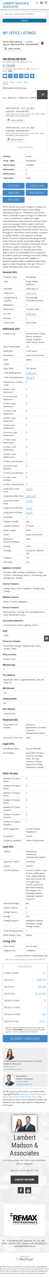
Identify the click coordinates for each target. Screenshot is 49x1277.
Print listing (13, 199)
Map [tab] (26, 82)
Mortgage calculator (37, 193)
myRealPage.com (24, 1259)
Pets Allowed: (9, 675)
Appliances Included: (12, 567)
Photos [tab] (12, 82)
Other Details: (10, 773)
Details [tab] (5, 82)
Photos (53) (13, 185)
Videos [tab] (19, 82)
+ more (28, 42)
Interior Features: (11, 583)
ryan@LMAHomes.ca (24, 1084)
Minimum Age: (9, 664)
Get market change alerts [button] (25, 1038)
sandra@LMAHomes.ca (13, 1069)
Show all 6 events (25, 147)
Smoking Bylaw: (10, 698)
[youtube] (28, 1190)
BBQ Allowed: (9, 688)
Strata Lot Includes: (12, 641)
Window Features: (11, 597)
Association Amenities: (13, 620)
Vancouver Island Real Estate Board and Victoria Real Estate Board (24, 1095)
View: (5, 630)
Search (24, 20)
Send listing (13, 192)
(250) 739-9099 (22, 1081)
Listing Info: (9, 941)
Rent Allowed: (9, 708)
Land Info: (8, 846)
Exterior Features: (11, 607)
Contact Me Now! (24, 1179)
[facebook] (21, 1190)
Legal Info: (9, 744)
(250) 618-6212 (10, 1066)
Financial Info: (10, 720)
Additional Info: (11, 329)
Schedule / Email (37, 185)
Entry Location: (10, 654)
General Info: (10, 272)
